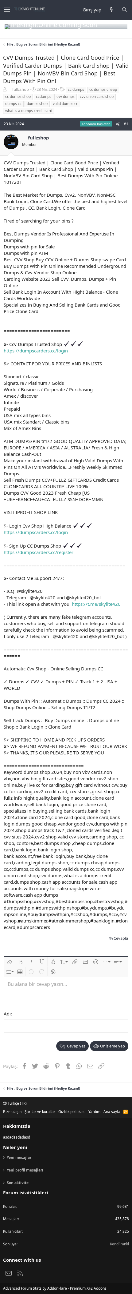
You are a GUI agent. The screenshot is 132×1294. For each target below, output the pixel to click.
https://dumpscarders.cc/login (36, 351)
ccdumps (43, 96)
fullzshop (20, 89)
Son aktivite (18, 1182)
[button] (7, 10)
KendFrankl (119, 1244)
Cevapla (121, 938)
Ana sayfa (111, 1111)
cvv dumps (65, 96)
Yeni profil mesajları (25, 1170)
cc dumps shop (18, 96)
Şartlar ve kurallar (40, 1111)
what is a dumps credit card (28, 110)
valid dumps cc (65, 103)
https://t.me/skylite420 (96, 604)
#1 (126, 124)
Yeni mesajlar (19, 1157)
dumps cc (13, 103)
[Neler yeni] (111, 10)
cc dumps (76, 89)
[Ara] (124, 10)
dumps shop (37, 103)
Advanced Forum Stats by (55, 1288)
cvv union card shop (97, 96)
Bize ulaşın (12, 1111)
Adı (7, 1014)
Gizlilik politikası (71, 1111)
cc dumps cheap (103, 89)
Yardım (94, 1111)
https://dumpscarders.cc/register (38, 552)
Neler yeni (15, 1147)
